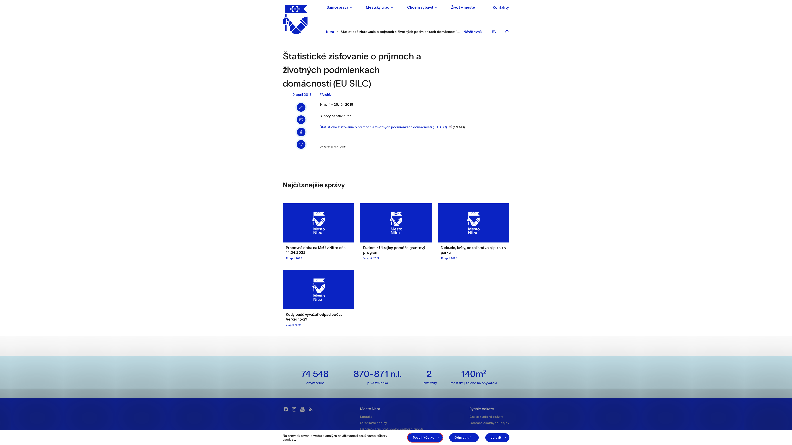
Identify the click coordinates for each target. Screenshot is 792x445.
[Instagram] (294, 409)
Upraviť (495, 437)
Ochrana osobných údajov (489, 423)
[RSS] (311, 409)
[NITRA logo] (302, 19)
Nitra (330, 32)
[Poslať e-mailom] (301, 119)
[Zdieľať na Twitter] (301, 144)
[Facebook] (286, 409)
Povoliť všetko (423, 437)
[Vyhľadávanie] (506, 31)
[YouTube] (302, 409)
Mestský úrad (377, 7)
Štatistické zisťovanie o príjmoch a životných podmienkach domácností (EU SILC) (383, 127)
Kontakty (501, 7)
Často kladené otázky (486, 416)
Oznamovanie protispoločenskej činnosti (391, 429)
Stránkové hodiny (373, 423)
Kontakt (366, 416)
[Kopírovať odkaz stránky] (301, 107)
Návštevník (473, 32)
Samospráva (337, 7)
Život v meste (463, 7)
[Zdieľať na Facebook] (301, 132)
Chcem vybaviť (420, 7)
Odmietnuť (462, 437)
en (494, 32)
